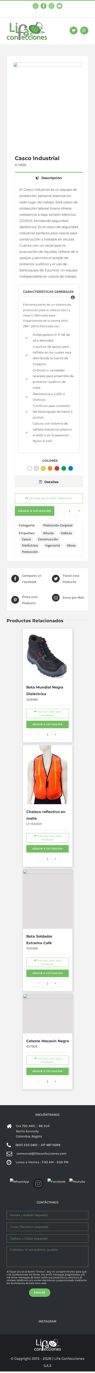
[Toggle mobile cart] (74, 30)
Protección (30, 552)
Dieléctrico (30, 545)
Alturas (48, 533)
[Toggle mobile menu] (84, 30)
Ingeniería (52, 545)
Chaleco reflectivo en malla (46, 810)
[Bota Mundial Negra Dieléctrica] (47, 654)
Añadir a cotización (47, 743)
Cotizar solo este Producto (48, 728)
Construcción (48, 539)
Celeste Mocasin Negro (45, 1073)
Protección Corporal (57, 525)
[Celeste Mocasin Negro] (47, 1039)
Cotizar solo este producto (50, 498)
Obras (71, 545)
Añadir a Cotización (34, 511)
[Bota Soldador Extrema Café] (47, 904)
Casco (26, 539)
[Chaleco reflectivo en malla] (47, 780)
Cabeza (66, 533)
